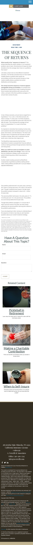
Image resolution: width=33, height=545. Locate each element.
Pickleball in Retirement (16, 311)
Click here (3, 529)
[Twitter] (5, 462)
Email (4, 254)
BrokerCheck (8, 467)
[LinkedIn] (8, 462)
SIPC (14, 504)
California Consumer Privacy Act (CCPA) (21, 492)
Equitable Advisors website (23, 523)
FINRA (10, 504)
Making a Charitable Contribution (16, 349)
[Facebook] (2, 462)
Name (4, 245)
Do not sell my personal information (15, 495)
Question (3, 263)
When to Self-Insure (16, 386)
